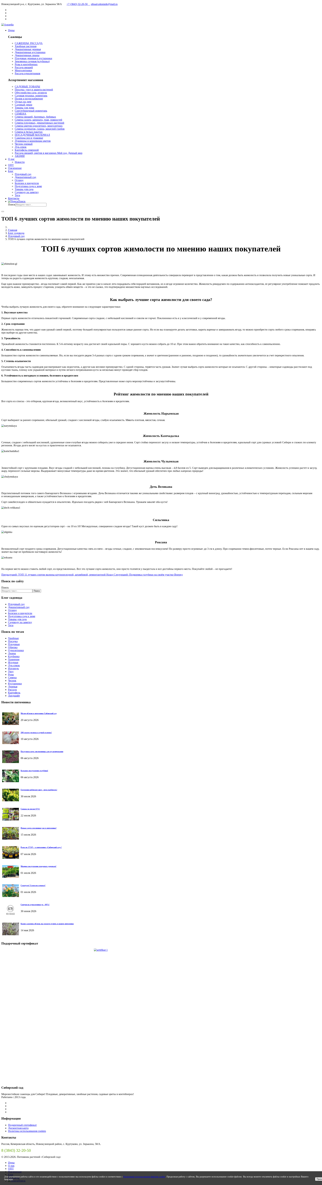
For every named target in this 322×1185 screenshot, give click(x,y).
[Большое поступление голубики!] (10, 781)
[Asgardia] (7, 24)
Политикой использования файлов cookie (144, 1176)
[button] (11, 30)
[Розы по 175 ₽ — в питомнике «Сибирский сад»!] (10, 857)
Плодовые (14, 644)
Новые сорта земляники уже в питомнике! (39, 828)
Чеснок (12, 680)
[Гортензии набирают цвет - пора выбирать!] (10, 800)
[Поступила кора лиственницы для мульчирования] (10, 762)
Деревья (12, 686)
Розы (11, 674)
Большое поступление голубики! (34, 771)
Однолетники (16, 650)
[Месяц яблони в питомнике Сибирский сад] (10, 724)
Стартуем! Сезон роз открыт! (33, 885)
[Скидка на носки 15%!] (10, 819)
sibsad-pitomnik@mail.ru (104, 4)
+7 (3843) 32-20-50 (78, 4)
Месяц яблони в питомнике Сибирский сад (39, 713)
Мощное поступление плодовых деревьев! (38, 866)
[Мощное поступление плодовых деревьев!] (10, 876)
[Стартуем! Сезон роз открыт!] (10, 896)
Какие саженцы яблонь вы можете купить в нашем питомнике (47, 924)
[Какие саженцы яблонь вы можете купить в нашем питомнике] (10, 934)
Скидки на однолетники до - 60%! (35, 905)
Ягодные (13, 662)
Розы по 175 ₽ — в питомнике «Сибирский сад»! (41, 847)
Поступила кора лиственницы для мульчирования (42, 751)
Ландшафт (14, 695)
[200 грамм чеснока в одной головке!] (10, 743)
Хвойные (13, 638)
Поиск (11, 204)
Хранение (13, 659)
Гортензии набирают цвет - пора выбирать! (39, 790)
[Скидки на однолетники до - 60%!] (10, 915)
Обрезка (12, 647)
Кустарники (15, 683)
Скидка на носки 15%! (30, 809)
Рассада (12, 689)
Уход (10, 671)
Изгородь (13, 668)
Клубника (13, 656)
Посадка (13, 641)
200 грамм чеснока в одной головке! (36, 732)
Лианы (12, 653)
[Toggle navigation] (2, 211)
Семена (12, 677)
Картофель (14, 692)
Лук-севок (14, 665)
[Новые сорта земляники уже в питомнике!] (10, 838)
